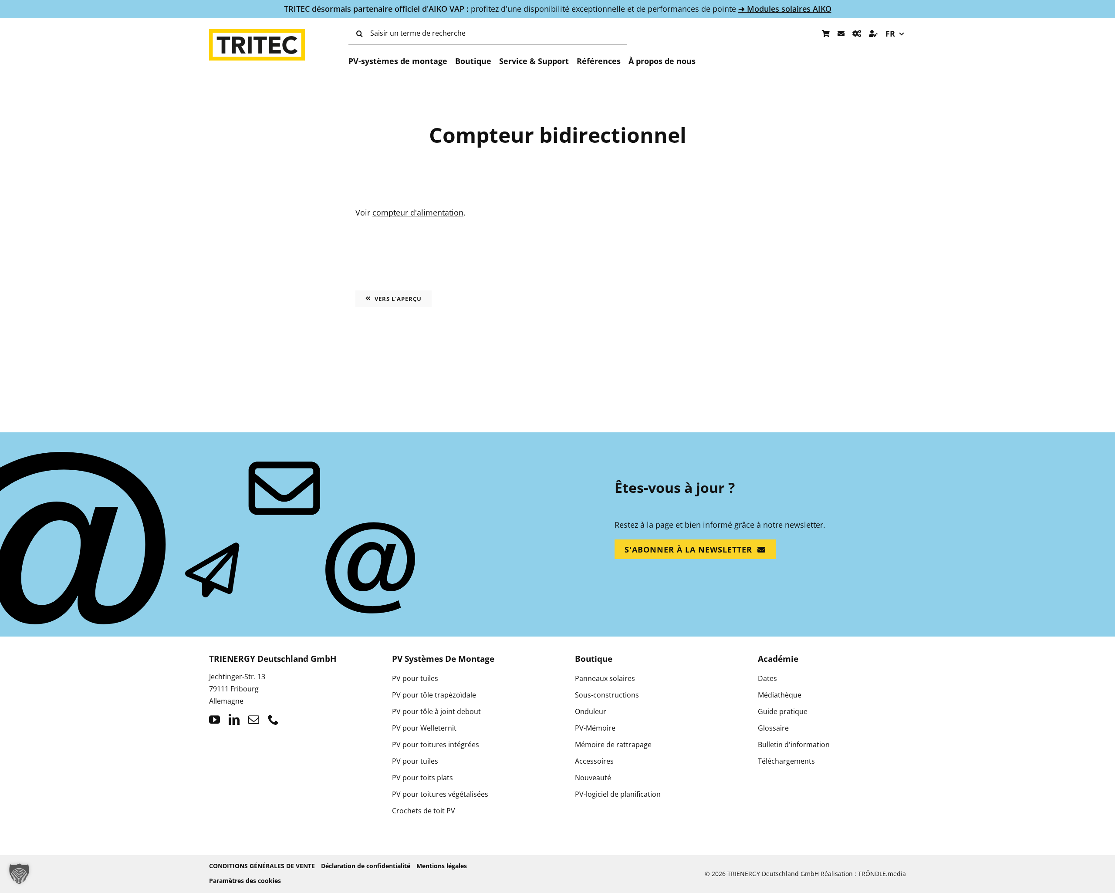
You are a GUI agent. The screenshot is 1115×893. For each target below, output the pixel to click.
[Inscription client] (873, 33)
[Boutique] (825, 33)
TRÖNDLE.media (882, 873)
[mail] (253, 719)
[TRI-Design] (857, 33)
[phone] (273, 719)
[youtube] (214, 719)
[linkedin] (234, 719)
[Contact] (841, 33)
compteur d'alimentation (417, 212)
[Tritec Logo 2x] (257, 33)
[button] (19, 874)
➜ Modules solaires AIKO (784, 8)
